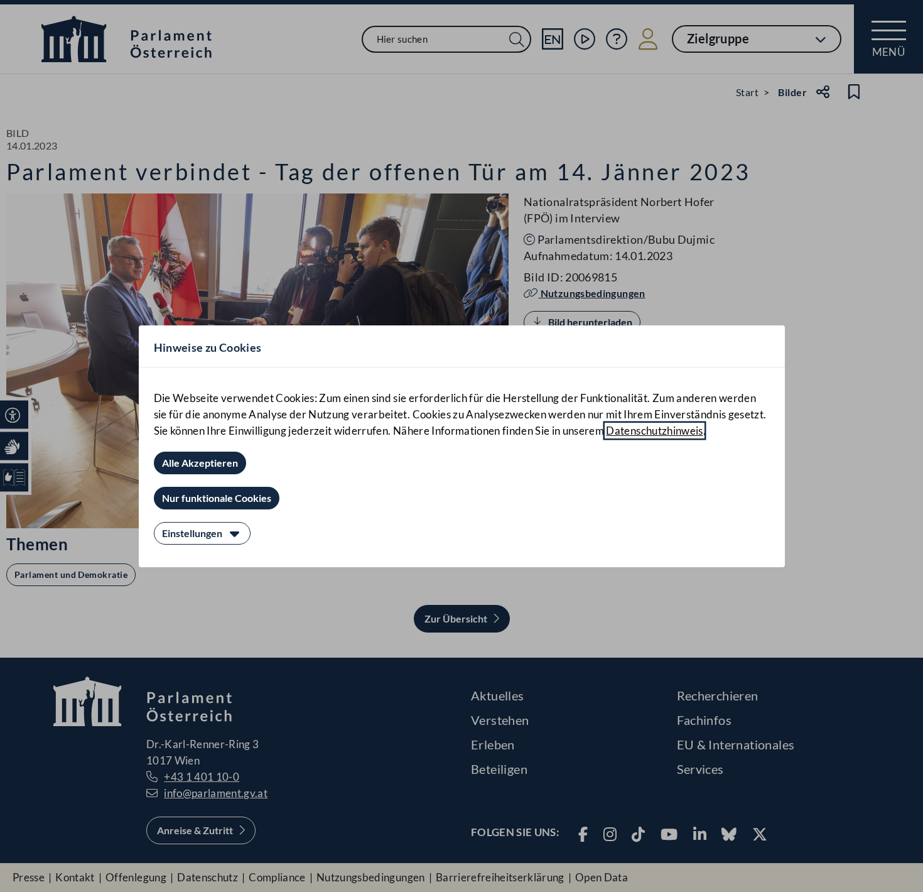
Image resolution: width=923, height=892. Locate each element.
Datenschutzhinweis (654, 430)
